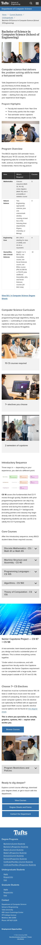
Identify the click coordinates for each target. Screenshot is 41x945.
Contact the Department (20, 814)
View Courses (20, 800)
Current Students (16, 14)
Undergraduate (7, 17)
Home (4, 14)
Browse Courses (13, 729)
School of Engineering (15, 3)
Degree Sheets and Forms (20, 807)
